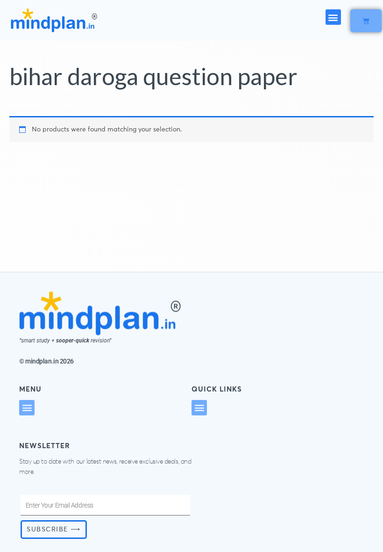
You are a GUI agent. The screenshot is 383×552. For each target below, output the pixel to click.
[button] (333, 17)
